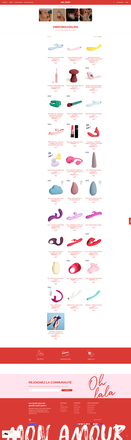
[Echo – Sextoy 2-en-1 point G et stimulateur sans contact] (55, 241)
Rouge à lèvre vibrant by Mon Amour (74, 141)
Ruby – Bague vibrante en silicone (74, 278)
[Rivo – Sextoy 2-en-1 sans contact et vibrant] (55, 268)
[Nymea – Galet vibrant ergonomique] (93, 268)
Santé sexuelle (76, 409)
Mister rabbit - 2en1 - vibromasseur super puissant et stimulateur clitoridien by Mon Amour (56, 115)
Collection (64, 6)
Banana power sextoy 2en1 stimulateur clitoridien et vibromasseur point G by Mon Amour (93, 59)
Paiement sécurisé (90, 409)
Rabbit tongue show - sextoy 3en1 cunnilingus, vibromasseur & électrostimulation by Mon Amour (56, 143)
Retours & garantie (90, 407)
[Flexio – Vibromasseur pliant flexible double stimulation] (55, 214)
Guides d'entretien (77, 407)
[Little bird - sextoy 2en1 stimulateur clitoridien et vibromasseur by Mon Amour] (93, 75)
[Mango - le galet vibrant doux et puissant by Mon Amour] (74, 188)
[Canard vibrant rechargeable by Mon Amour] (55, 160)
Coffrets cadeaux (63, 409)
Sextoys (61, 405)
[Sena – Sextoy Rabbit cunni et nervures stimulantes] (74, 241)
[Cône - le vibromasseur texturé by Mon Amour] (93, 160)
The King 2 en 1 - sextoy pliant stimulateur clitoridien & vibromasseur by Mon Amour (93, 143)
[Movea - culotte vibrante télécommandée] (55, 294)
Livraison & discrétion (91, 405)
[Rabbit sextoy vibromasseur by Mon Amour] (93, 103)
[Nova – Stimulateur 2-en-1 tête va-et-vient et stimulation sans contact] (74, 214)
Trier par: (95, 36)
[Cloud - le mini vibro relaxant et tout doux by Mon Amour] (55, 188)
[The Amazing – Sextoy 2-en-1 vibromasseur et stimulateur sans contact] (55, 321)
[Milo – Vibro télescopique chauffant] (93, 214)
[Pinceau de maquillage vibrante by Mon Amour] (74, 103)
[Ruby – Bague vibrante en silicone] (74, 268)
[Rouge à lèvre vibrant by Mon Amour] (74, 131)
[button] (54, 60)
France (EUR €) (98, 419)
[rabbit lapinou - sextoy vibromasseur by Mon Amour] (55, 47)
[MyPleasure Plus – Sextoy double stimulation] (74, 294)
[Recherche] (114, 2)
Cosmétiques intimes (64, 407)
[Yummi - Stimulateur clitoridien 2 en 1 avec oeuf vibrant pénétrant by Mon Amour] (74, 160)
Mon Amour (34, 422)
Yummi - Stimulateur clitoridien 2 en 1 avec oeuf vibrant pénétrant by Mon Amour (74, 172)
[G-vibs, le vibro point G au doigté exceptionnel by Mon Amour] (74, 47)
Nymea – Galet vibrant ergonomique (94, 278)
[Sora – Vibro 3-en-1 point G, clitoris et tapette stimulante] (93, 241)
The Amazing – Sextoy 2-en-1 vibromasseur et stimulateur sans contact (55, 333)
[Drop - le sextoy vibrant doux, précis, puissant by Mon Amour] (93, 188)
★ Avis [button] (130, 221)
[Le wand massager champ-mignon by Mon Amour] (74, 75)
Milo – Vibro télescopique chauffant (94, 224)
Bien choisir (76, 405)
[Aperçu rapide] (63, 41)
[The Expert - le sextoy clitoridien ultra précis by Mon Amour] (55, 75)
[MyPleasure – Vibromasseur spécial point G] (93, 294)
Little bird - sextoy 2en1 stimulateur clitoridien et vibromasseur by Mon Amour (94, 87)
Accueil (59, 6)
